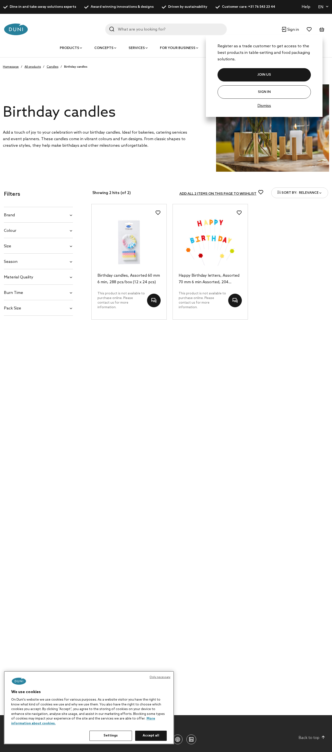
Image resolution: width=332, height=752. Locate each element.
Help (306, 7)
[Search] (111, 29)
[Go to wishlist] (309, 29)
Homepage (11, 67)
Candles (52, 67)
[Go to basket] (321, 29)
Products (69, 48)
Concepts (104, 48)
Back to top (309, 738)
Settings (111, 735)
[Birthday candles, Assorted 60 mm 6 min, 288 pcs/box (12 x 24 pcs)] (129, 242)
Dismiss (264, 106)
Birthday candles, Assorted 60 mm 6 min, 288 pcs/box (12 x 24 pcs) (128, 278)
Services (137, 48)
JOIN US (264, 75)
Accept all (151, 735)
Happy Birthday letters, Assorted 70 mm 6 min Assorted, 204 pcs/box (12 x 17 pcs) (209, 279)
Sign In (264, 92)
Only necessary (159, 677)
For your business (177, 48)
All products (33, 67)
